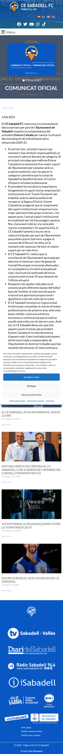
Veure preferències (31, 394)
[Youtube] (31, 24)
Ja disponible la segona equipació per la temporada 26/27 (31, 525)
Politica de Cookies (17, 400)
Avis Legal (50, 400)
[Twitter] (25, 24)
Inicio (4, 107)
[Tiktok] (44, 24)
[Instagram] (38, 24)
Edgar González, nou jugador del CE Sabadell (30, 579)
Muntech (37, 751)
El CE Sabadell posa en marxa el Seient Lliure (31, 413)
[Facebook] (19, 24)
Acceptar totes (31, 377)
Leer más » (7, 424)
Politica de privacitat (35, 400)
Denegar (31, 385)
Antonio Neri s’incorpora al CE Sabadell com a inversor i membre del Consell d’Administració (31, 469)
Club (11, 107)
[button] (31, 31)
